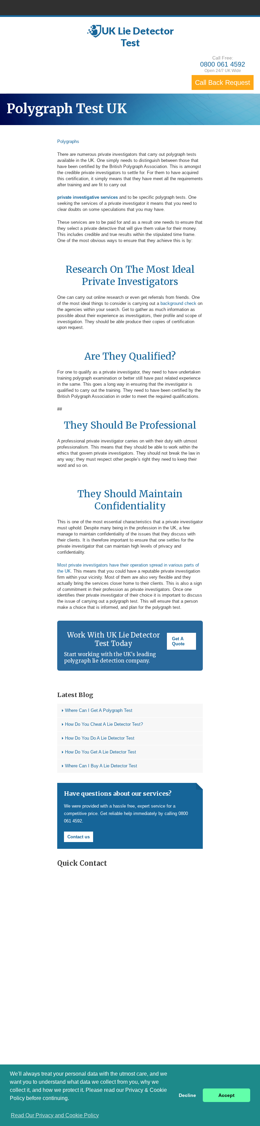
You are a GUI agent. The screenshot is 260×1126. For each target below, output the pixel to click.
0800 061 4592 (222, 64)
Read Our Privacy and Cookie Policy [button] (55, 1115)
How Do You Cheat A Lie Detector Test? (104, 724)
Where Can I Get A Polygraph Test (98, 710)
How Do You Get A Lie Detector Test (100, 751)
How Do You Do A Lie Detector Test (99, 738)
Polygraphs (68, 141)
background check (178, 303)
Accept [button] (226, 1095)
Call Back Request (222, 82)
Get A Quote (178, 641)
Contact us (78, 836)
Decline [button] (187, 1095)
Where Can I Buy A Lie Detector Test (101, 765)
